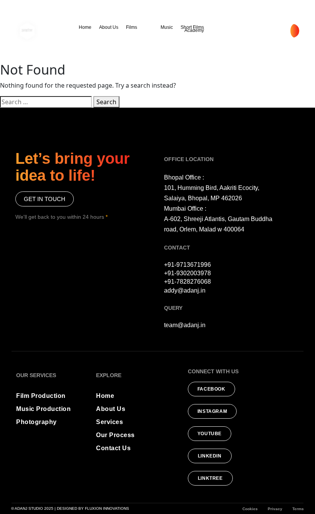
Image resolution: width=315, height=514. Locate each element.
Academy (194, 30)
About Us (108, 27)
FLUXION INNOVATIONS (107, 508)
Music (167, 27)
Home (85, 27)
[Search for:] (46, 102)
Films (131, 27)
